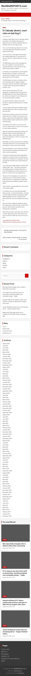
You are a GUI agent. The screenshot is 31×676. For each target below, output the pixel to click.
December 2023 (7, 406)
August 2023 (6, 415)
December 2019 (7, 490)
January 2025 (6, 382)
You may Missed (8, 522)
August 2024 (6, 393)
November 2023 (7, 408)
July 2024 (5, 395)
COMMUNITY (6, 259)
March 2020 (6, 484)
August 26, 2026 (7, 548)
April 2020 (5, 481)
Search (26, 276)
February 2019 (7, 512)
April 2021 (5, 466)
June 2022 (5, 445)
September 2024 (7, 391)
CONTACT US (5, 656)
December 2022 (7, 432)
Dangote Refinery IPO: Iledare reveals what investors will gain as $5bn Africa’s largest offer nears (14, 301)
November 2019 (7, 492)
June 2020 (5, 477)
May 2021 (5, 464)
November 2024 (7, 387)
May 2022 (5, 447)
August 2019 (6, 499)
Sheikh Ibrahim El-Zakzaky (10, 222)
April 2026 (5, 350)
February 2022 (7, 453)
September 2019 (7, 496)
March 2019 (6, 509)
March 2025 (6, 378)
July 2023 (5, 417)
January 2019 (6, 514)
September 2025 (7, 365)
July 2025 (5, 369)
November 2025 (7, 361)
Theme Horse (18, 671)
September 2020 (7, 471)
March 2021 (6, 468)
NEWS (4, 27)
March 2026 (6, 352)
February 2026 (7, 354)
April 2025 (5, 376)
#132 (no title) (5, 649)
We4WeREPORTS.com (14, 6)
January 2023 (6, 430)
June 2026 (5, 348)
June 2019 (5, 503)
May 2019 (5, 505)
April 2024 (5, 397)
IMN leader (9, 220)
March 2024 (6, 399)
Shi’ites (19, 222)
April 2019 (5, 507)
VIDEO (4, 267)
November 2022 (7, 434)
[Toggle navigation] (3, 15)
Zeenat (24, 222)
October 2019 (6, 494)
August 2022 (6, 440)
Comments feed (7, 331)
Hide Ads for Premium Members (10, 658)
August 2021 (6, 458)
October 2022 (6, 436)
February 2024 (7, 402)
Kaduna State (15, 220)
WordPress (21, 673)
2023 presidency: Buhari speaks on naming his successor (15, 238)
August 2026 (6, 343)
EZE (13, 548)
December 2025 (7, 358)
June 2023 (5, 419)
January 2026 (6, 356)
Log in (4, 326)
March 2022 (6, 451)
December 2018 (7, 516)
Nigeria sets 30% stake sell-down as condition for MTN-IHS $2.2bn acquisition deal (14, 314)
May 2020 (5, 479)
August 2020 (6, 473)
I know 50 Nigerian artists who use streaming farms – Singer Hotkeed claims (15, 632)
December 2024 (7, 384)
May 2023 (5, 421)
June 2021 (5, 462)
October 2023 (6, 410)
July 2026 (5, 346)
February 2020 (7, 486)
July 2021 (5, 460)
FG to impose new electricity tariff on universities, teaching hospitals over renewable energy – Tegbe (13, 294)
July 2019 (5, 501)
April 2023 (5, 423)
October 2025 (6, 363)
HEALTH (5, 261)
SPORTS (5, 265)
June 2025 (5, 371)
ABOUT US (4, 651)
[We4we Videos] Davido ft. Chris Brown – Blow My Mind (15, 231)
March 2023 (6, 425)
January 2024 (6, 404)
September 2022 (7, 438)
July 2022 (5, 443)
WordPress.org (7, 333)
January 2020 (6, 488)
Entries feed (6, 329)
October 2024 (6, 389)
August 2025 (6, 367)
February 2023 (7, 427)
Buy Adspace (5, 654)
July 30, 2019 (6, 36)
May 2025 (5, 374)
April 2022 (5, 449)
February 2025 (7, 380)
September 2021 (7, 456)
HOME (3, 661)
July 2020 (5, 475)
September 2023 (7, 412)
